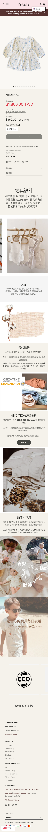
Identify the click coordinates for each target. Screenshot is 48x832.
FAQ (6, 767)
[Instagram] (13, 805)
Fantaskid (15, 822)
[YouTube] (16, 805)
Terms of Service (11, 774)
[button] (13, 86)
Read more (10, 157)
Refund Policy (10, 771)
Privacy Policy (10, 777)
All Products (9, 752)
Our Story (8, 745)
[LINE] (6, 805)
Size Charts (9, 758)
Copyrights (9, 780)
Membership (9, 749)
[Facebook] (9, 805)
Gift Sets (8, 755)
